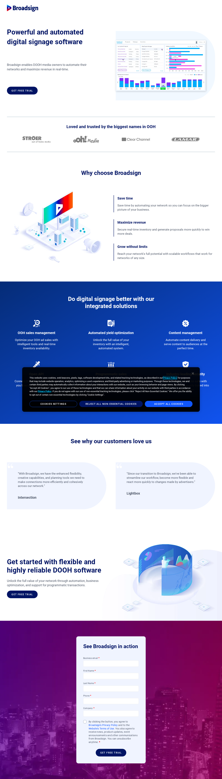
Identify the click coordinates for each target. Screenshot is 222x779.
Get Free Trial (22, 90)
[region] (111, 389)
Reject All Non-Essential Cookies (111, 404)
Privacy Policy (170, 377)
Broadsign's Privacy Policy (103, 725)
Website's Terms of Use (101, 728)
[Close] (193, 373)
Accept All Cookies (168, 404)
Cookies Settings (53, 404)
